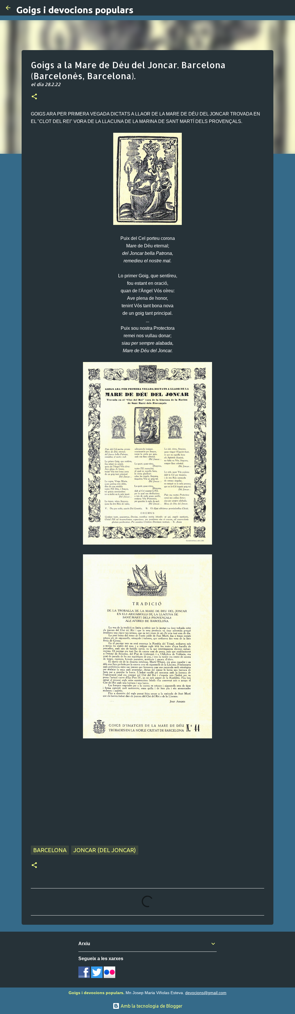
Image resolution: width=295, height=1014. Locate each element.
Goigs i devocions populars (74, 10)
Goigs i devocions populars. (96, 992)
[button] (34, 97)
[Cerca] (286, 8)
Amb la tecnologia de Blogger (151, 1006)
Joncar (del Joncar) (104, 850)
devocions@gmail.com (205, 992)
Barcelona (50, 850)
